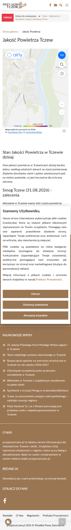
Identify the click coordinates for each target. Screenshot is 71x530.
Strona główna (10, 32)
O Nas (19, 515)
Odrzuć (35, 294)
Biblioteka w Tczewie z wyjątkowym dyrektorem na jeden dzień (36, 382)
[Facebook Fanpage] (50, 5)
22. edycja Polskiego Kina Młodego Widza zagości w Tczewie (37, 347)
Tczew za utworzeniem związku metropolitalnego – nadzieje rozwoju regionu (37, 398)
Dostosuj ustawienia (35, 304)
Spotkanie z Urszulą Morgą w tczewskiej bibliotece (37, 390)
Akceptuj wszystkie (36, 315)
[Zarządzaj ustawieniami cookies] (8, 522)
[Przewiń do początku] (62, 521)
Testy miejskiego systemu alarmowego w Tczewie (36, 355)
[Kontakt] (55, 5)
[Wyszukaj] (61, 6)
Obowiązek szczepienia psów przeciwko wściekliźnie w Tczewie (31, 372)
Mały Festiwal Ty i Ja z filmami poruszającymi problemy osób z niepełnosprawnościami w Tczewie (34, 410)
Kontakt (61, 478)
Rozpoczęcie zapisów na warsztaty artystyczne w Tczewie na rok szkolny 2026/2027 (36, 362)
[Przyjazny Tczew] (14, 5)
